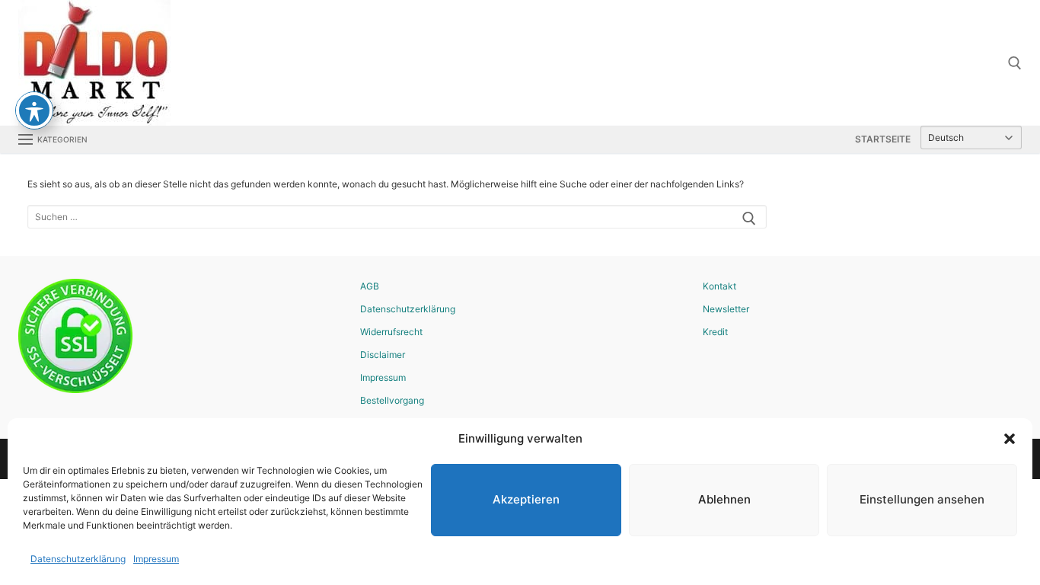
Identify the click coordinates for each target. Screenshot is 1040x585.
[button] (1009, 438)
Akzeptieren (526, 499)
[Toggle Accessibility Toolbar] (34, 110)
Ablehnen (724, 499)
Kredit (715, 331)
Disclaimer (382, 354)
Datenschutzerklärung (78, 558)
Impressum (156, 558)
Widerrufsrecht (391, 331)
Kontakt (719, 286)
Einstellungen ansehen (922, 499)
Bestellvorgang (392, 400)
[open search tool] (1015, 63)
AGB (369, 286)
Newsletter (726, 309)
